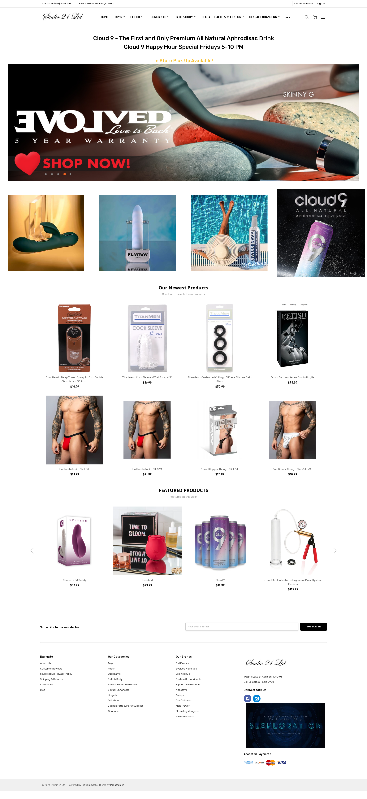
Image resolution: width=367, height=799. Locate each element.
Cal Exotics (182, 663)
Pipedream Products (188, 684)
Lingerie (113, 695)
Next (191, 173)
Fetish (135, 17)
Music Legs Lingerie (187, 711)
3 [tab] (58, 174)
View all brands (185, 716)
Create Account (303, 3)
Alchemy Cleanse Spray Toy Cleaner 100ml (293, 580)
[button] (46, 233)
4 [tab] (64, 174)
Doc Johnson (184, 700)
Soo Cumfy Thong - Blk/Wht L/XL (292, 469)
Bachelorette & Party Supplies (126, 705)
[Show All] (288, 17)
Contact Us (46, 684)
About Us (45, 663)
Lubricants (157, 17)
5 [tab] (70, 174)
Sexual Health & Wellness (221, 17)
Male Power (183, 705)
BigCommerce (90, 785)
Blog (42, 689)
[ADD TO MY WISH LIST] (102, 316)
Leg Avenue (183, 673)
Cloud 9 (147, 580)
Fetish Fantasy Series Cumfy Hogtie (292, 377)
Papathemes (117, 785)
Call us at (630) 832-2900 (57, 3)
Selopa (180, 695)
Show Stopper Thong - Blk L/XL (220, 469)
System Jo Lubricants (188, 679)
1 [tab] (46, 174)
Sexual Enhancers (263, 17)
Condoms (113, 711)
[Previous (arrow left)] (1, 797)
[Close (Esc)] (1, 793)
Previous (175, 173)
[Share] (4, 793)
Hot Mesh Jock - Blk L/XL (74, 469)
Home (104, 17)
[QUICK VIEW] (102, 513)
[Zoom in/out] (10, 793)
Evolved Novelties (186, 668)
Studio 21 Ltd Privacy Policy (56, 673)
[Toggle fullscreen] (7, 793)
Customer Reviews (51, 668)
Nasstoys (181, 689)
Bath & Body (184, 17)
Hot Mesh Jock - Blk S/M (147, 469)
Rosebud (74, 580)
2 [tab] (52, 174)
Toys (118, 17)
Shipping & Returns (51, 679)
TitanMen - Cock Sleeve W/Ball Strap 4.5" (147, 377)
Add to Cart (74, 357)
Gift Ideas (113, 700)
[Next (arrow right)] (4, 797)
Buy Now (74, 365)
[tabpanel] (183, 122)
